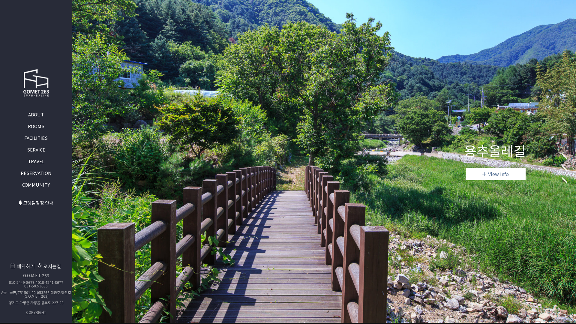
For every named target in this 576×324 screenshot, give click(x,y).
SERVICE (36, 149)
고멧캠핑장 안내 (37, 202)
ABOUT (36, 114)
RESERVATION (36, 173)
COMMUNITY (36, 184)
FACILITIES (36, 137)
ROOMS (36, 126)
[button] (565, 144)
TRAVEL (36, 161)
